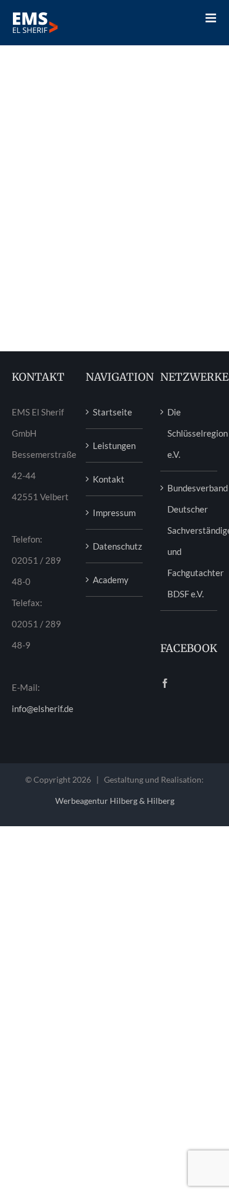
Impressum (114, 512)
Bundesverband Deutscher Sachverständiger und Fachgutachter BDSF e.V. (189, 541)
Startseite (112, 412)
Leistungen (114, 445)
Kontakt (108, 479)
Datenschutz (115, 546)
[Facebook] (165, 683)
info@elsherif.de (42, 708)
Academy (111, 579)
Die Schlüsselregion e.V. (189, 433)
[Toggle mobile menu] (212, 18)
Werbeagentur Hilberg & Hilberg (114, 801)
